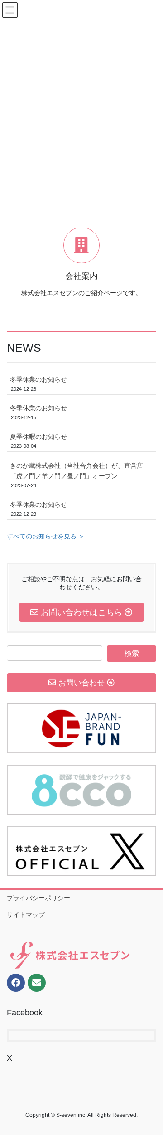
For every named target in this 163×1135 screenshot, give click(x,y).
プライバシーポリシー (38, 898)
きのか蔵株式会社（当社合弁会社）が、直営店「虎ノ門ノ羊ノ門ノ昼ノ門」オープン (76, 471)
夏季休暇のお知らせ (38, 436)
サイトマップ (26, 914)
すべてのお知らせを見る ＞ (46, 536)
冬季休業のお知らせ (38, 379)
